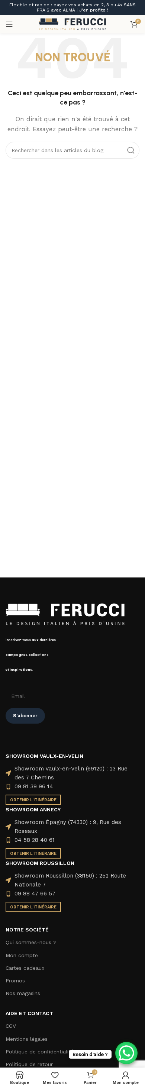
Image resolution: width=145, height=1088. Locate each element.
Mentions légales (27, 1039)
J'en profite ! (93, 10)
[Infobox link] (72, 654)
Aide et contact (29, 1013)
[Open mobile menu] (9, 24)
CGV (11, 1026)
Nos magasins (23, 993)
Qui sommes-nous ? (31, 942)
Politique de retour (29, 1064)
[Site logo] (72, 23)
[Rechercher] (130, 150)
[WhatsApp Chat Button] (126, 1053)
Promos (15, 981)
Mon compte (22, 955)
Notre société (27, 930)
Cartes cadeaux (25, 968)
